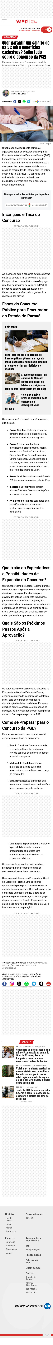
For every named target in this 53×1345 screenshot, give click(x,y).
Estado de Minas (31, 1278)
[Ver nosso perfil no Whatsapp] (26, 985)
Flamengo (10, 1245)
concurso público (37, 963)
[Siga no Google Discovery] (41, 102)
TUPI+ (29, 1245)
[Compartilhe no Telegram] (28, 102)
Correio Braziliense (31, 1284)
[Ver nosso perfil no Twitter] (19, 985)
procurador (9, 968)
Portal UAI (31, 1292)
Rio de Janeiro (9, 1219)
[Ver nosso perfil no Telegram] (34, 985)
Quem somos (33, 1268)
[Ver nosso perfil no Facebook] (4, 985)
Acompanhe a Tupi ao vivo (33, 1239)
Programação (33, 1249)
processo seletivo (26, 966)
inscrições (8, 966)
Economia (11, 1231)
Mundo (9, 1227)
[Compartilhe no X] (19, 102)
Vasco (9, 1253)
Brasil (8, 1224)
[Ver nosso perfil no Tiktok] (41, 985)
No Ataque (31, 1289)
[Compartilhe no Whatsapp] (24, 102)
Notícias (9, 1214)
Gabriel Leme (20, 94)
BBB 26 (29, 1218)
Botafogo (10, 1242)
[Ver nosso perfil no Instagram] (12, 985)
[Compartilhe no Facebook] (14, 102)
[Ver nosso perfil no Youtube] (48, 985)
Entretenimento (34, 1214)
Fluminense (11, 1249)
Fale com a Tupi (32, 1261)
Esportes (10, 1238)
